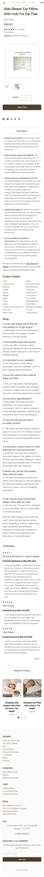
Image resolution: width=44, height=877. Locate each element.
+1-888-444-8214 (22, 833)
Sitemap (6, 760)
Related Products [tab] (22, 670)
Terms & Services (10, 791)
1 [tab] (18, 717)
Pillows (6, 775)
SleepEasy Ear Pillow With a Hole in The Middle (32, 706)
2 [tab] (22, 717)
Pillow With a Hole (10, 772)
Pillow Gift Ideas (9, 814)
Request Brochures (11, 752)
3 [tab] (25, 717)
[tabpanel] (12, 696)
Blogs (5, 758)
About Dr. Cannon (10, 743)
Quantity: (15, 97)
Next (37, 658)
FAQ (4, 746)
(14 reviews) (20, 29)
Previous (2, 693)
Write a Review (9, 32)
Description (22, 131)
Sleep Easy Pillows (10, 778)
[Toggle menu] (4, 3)
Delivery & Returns (10, 794)
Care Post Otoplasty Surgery (15, 808)
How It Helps (8, 749)
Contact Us (7, 755)
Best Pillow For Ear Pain (12, 805)
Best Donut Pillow (10, 811)
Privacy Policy (8, 788)
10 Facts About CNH (11, 740)
